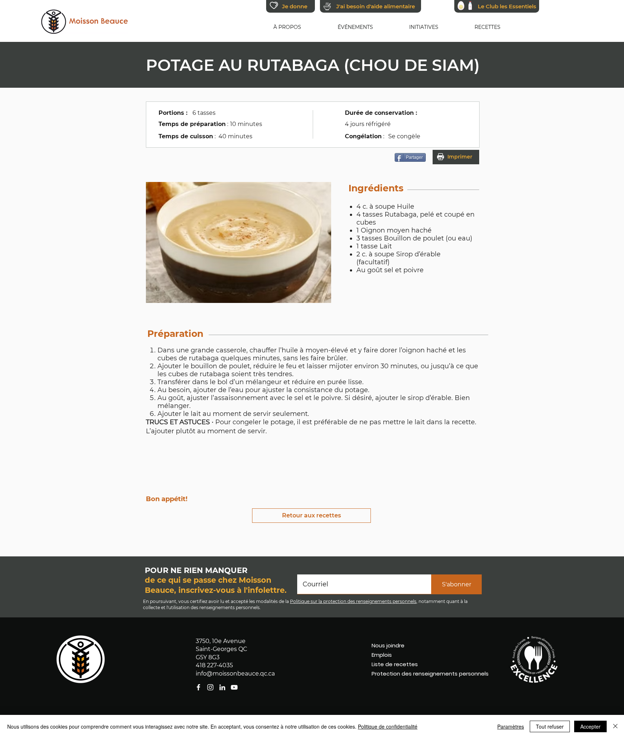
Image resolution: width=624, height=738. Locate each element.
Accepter (590, 726)
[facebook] (234, 687)
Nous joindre (388, 645)
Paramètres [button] (510, 726)
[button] (287, 27)
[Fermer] (615, 726)
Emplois (382, 655)
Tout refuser (550, 726)
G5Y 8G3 (208, 657)
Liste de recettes (395, 664)
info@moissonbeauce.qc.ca (235, 673)
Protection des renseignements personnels (414, 673)
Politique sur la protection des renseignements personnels (353, 601)
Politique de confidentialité (387, 726)
